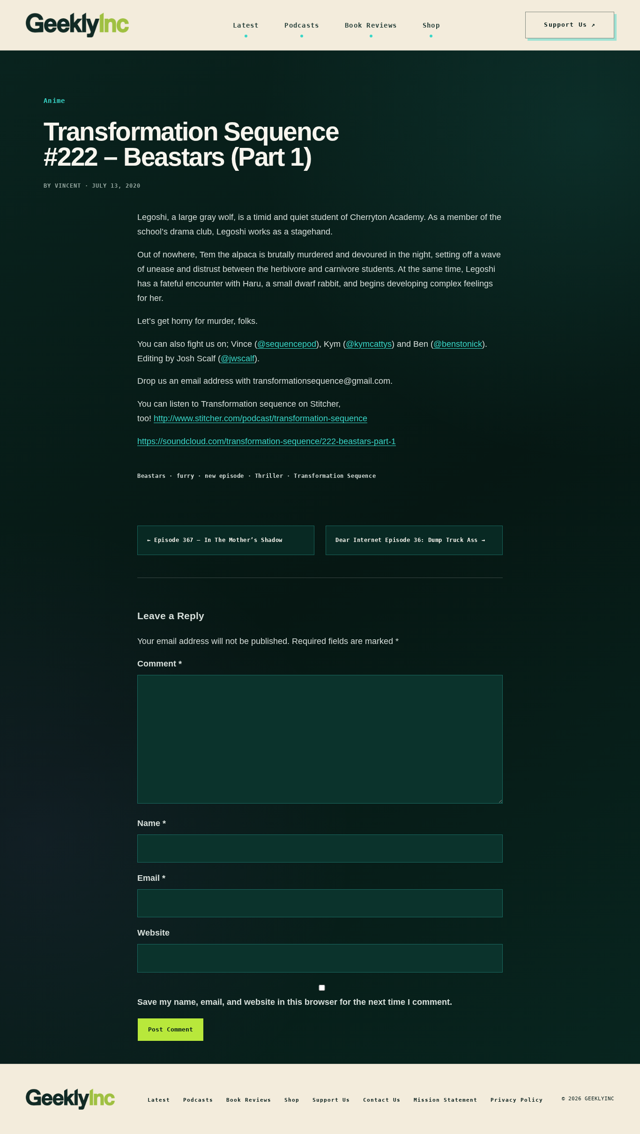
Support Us (331, 1100)
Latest (246, 25)
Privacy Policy (517, 1100)
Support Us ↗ (569, 24)
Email (151, 878)
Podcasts (301, 25)
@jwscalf (237, 358)
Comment (159, 663)
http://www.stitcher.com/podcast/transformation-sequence (260, 418)
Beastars (151, 476)
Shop (431, 25)
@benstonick (457, 344)
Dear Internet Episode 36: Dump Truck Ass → (410, 540)
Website (153, 932)
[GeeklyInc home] (77, 25)
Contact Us (382, 1100)
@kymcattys (369, 344)
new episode (224, 476)
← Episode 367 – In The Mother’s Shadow (215, 540)
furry (185, 476)
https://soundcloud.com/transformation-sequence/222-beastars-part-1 (266, 441)
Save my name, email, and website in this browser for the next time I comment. (294, 1002)
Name (151, 823)
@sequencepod (286, 344)
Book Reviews (371, 25)
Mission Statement (445, 1100)
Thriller (269, 476)
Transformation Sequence (335, 476)
